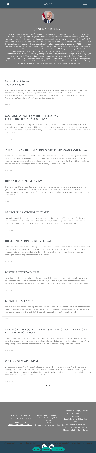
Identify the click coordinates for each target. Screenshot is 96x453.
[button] (8, 4)
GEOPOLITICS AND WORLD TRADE (27, 212)
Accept (37, 449)
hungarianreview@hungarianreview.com (52, 425)
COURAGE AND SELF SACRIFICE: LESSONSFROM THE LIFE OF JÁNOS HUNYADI (31, 117)
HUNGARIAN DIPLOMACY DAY (24, 181)
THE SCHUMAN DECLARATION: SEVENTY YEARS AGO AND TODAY (46, 150)
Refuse (46, 449)
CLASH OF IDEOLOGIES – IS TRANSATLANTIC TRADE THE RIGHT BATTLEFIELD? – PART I (46, 331)
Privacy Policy (20, 422)
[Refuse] (92, 446)
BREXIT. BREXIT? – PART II (22, 272)
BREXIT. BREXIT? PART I (20, 300)
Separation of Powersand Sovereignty (18, 82)
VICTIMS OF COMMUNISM (21, 361)
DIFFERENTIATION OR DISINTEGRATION (30, 241)
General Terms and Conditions (20, 425)
